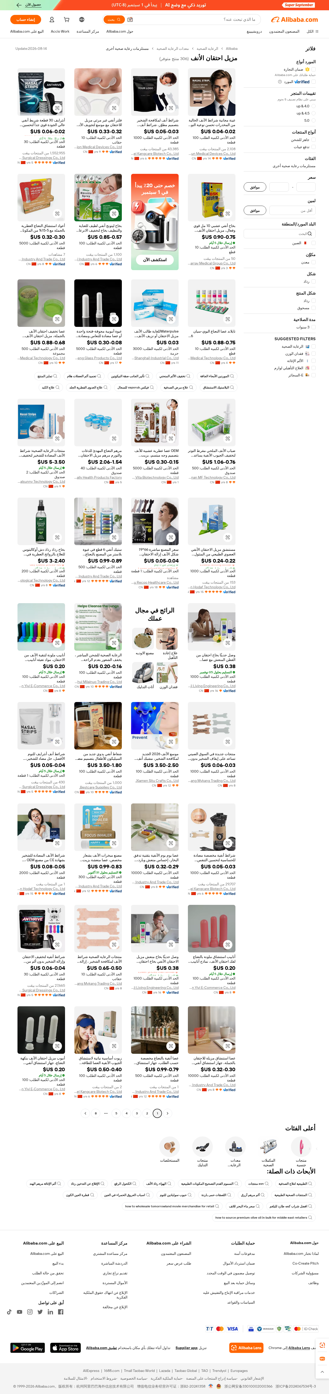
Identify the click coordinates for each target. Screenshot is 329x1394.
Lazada (164, 1371)
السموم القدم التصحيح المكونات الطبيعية (207, 1184)
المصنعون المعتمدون (176, 1253)
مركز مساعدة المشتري (110, 1253)
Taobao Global (186, 1371)
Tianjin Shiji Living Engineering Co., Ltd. (211, 686)
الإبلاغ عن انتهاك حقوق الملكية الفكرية (105, 1295)
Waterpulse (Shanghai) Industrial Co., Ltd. (155, 358)
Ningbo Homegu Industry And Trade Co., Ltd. (41, 259)
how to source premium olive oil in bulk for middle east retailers (261, 1217)
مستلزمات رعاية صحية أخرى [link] (127, 48)
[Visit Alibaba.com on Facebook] (61, 1312)
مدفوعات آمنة (244, 1253)
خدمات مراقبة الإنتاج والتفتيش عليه (229, 1293)
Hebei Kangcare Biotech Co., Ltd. (155, 153)
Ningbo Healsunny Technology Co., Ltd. (41, 481)
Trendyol (219, 1371)
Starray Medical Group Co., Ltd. (211, 263)
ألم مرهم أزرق (250, 1195)
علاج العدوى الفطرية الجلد (86, 387)
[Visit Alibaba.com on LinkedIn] (50, 1312)
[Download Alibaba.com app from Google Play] (27, 1348)
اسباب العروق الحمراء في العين (124, 1195)
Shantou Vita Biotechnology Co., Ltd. (155, 477)
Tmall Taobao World (139, 1371)
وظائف (313, 1283)
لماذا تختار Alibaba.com (301, 1253)
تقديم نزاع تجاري (115, 1273)
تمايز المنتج (45, 376)
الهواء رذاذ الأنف (156, 1184)
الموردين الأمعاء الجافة (214, 376)
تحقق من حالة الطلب (48, 1273)
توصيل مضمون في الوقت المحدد (231, 1273)
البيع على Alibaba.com (47, 1253)
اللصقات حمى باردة (214, 1195)
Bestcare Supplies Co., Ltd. (100, 787)
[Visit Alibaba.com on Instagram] (30, 1312)
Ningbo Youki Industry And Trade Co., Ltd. (98, 259)
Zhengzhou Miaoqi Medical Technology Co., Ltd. (211, 358)
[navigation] (280, 581)
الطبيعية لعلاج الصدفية (293, 1184)
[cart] (66, 20)
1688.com (112, 1371)
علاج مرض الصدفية (176, 387)
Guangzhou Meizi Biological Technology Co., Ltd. (41, 580)
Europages (239, 1371)
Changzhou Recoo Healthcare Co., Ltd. (155, 582)
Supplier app (187, 1348)
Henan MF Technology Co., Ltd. (211, 477)
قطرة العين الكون (77, 1195)
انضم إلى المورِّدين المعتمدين (42, 1283)
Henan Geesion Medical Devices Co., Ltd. (98, 147)
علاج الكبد (48, 387)
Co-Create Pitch (306, 1263)
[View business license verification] (210, 1386)
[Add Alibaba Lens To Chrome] (246, 1348)
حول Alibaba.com (304, 1243)
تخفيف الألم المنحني (172, 376)
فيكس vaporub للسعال (133, 387)
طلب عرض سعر (179, 1263)
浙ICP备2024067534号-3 (296, 1386)
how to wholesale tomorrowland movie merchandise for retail (169, 1206)
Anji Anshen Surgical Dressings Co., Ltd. (41, 158)
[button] (130, 19)
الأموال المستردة (115, 1283)
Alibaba (231, 48)
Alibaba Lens (299, 1348)
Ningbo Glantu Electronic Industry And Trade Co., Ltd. (98, 576)
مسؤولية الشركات (305, 1273)
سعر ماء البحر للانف (242, 1206)
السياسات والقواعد (241, 1302)
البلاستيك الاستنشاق (216, 387)
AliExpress (91, 1371)
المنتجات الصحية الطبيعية (291, 1195)
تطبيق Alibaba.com (101, 1348)
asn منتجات (256, 1184)
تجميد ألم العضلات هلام (81, 376)
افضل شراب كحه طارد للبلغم (288, 1206)
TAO (204, 1371)
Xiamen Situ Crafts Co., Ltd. (157, 781)
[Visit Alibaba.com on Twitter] (40, 1312)
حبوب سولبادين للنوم (173, 1195)
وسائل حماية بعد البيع (239, 1283)
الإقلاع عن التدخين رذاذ (85, 1184)
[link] (322, 1345)
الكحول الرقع (122, 1184)
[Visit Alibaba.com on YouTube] (19, 1312)
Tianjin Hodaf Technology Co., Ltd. (211, 587)
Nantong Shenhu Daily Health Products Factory (98, 477)
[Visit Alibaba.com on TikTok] (9, 1312)
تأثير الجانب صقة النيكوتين (127, 376)
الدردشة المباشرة (114, 1263)
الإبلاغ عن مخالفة (115, 1307)
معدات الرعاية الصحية (173, 48)
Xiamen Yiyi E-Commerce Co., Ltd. (41, 686)
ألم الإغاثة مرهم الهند (43, 1184)
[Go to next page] (85, 1113)
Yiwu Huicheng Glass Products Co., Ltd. (98, 358)
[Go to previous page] (167, 1113)
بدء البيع (58, 1263)
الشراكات (56, 1293)
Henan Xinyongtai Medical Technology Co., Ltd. (41, 358)
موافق (255, 187)
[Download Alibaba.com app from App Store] (65, 1348)
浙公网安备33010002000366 (248, 1386)
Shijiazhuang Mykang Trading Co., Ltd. (211, 781)
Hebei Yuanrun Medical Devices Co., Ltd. (211, 153)
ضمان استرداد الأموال (239, 1263)
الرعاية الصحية (207, 48)
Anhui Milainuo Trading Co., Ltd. (98, 682)
